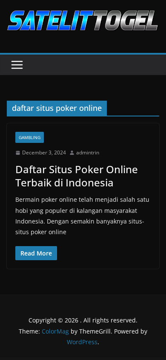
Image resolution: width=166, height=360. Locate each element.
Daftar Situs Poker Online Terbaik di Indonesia (76, 175)
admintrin (87, 152)
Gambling (29, 137)
